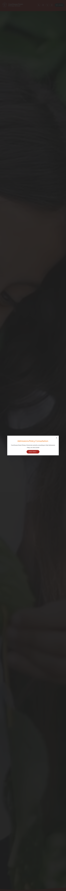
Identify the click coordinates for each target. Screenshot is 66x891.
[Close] (56, 438)
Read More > (33, 451)
